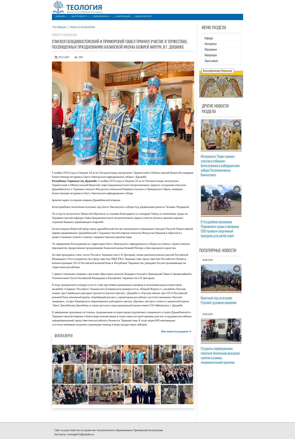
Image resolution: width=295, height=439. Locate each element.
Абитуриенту (79, 16)
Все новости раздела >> (176, 331)
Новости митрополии (82, 27)
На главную (59, 27)
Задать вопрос (143, 16)
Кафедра (60, 16)
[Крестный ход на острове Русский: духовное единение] (221, 277)
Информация (122, 16)
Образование (101, 16)
